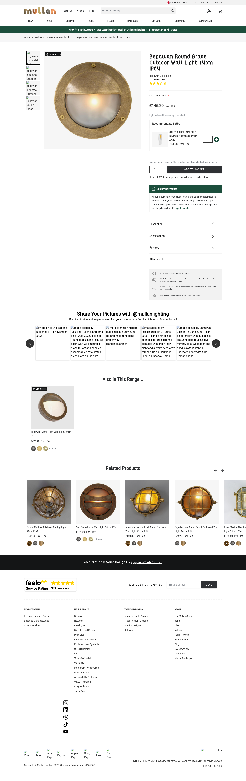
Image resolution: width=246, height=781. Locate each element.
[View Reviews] (185, 83)
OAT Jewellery (182, 649)
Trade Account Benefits (136, 620)
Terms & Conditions (84, 658)
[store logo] (40, 10)
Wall (49, 21)
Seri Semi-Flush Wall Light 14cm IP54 (96, 527)
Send (209, 584)
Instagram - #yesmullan (86, 667)
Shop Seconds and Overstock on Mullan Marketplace (121, 29)
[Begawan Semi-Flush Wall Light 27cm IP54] (52, 407)
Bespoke (68, 10)
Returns (78, 620)
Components (205, 21)
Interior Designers (133, 625)
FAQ (76, 653)
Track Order (80, 691)
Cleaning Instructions (85, 639)
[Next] (223, 470)
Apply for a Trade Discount (146, 562)
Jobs (177, 620)
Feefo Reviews (182, 634)
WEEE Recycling (82, 681)
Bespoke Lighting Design (37, 616)
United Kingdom (177, 3)
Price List (79, 634)
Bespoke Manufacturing (36, 620)
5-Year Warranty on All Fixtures (163, 29)
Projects (80, 10)
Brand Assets (181, 639)
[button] (53, 343)
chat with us (203, 177)
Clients (178, 625)
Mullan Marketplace (185, 658)
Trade (91, 10)
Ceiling (70, 21)
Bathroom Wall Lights (60, 37)
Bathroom (132, 21)
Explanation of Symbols (86, 644)
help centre (174, 177)
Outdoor (156, 21)
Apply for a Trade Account (81, 29)
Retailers (128, 630)
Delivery (78, 616)
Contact (218, 3)
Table (91, 21)
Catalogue (79, 625)
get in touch (182, 208)
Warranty (79, 663)
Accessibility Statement (86, 677)
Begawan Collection (160, 75)
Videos (178, 630)
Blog (177, 644)
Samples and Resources (86, 630)
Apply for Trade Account (136, 616)
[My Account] (210, 10)
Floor (110, 21)
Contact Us (180, 653)
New (30, 21)
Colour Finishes (32, 625)
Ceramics (180, 21)
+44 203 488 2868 (212, 766)
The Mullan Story (183, 616)
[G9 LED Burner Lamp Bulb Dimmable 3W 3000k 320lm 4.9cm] (160, 139)
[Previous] (216, 470)
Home (27, 37)
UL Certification (82, 649)
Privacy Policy (81, 672)
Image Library (81, 686)
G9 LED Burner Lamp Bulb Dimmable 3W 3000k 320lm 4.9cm (183, 136)
